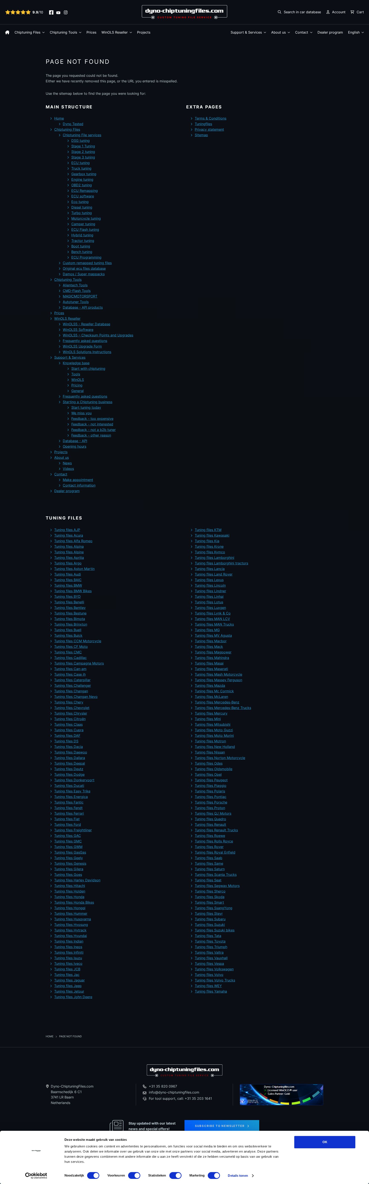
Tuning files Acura (68, 535)
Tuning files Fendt (68, 808)
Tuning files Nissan (210, 752)
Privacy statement (209, 129)
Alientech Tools (75, 285)
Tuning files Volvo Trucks (215, 980)
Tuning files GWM (68, 847)
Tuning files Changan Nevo (76, 696)
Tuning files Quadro (210, 819)
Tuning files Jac (66, 974)
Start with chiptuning (88, 368)
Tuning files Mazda (210, 685)
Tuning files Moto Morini (214, 735)
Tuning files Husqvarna (72, 919)
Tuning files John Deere (73, 997)
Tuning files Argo (68, 563)
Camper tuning (83, 224)
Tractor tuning (82, 240)
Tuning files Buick (68, 635)
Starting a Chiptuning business (87, 402)
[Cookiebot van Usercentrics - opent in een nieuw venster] (36, 1175)
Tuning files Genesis (70, 863)
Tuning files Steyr (209, 913)
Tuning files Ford (67, 824)
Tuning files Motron (210, 741)
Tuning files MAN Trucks (214, 624)
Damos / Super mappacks (84, 274)
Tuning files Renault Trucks (216, 830)
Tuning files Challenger (72, 685)
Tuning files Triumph (211, 947)
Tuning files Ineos (68, 947)
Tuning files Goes (68, 874)
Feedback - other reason (91, 435)
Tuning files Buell (67, 630)
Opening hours (74, 446)
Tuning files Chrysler (70, 713)
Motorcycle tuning (86, 218)
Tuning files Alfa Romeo (73, 541)
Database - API (75, 441)
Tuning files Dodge (69, 774)
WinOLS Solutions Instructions (87, 352)
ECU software (82, 196)
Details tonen (238, 1175)
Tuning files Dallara (69, 758)
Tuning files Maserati (211, 669)
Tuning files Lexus (209, 580)
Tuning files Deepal (69, 763)
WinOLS (77, 379)
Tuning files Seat (208, 880)
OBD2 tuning (81, 185)
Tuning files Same (209, 863)
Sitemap (201, 135)
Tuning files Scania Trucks (216, 874)
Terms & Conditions (210, 118)
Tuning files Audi (67, 574)
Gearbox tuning (83, 174)
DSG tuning (80, 140)
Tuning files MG (207, 630)
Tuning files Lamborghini (214, 557)
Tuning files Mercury (211, 713)
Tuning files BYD (67, 596)
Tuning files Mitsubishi (212, 724)
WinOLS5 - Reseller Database (86, 324)
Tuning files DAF (67, 735)
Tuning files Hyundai (70, 936)
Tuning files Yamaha (211, 991)
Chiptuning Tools (63, 32)
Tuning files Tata (208, 936)
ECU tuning (80, 163)
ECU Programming (86, 257)
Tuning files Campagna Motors (79, 663)
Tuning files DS (66, 741)
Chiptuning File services (82, 135)
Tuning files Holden (69, 891)
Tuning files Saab (208, 858)
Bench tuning (81, 252)
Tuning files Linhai (209, 596)
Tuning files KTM (208, 530)
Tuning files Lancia (210, 569)
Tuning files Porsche (211, 802)
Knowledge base (76, 363)
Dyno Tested (73, 124)
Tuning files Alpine (69, 552)
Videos (68, 468)
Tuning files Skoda (209, 897)
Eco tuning (80, 202)
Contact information (79, 485)
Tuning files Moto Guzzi (214, 730)
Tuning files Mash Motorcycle (218, 674)
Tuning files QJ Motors (213, 813)
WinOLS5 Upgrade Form (82, 346)
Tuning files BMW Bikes (73, 591)
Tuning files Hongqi (69, 908)
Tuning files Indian (68, 941)
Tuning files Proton (210, 808)
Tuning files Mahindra (212, 658)
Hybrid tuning (82, 235)
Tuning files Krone (209, 546)
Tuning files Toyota (210, 941)
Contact (301, 32)
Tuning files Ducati (69, 785)
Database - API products (83, 307)
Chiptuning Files (27, 32)
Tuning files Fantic (68, 802)
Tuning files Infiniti (68, 952)
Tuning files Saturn (210, 869)
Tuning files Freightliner (73, 830)
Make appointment (78, 480)
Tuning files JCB (67, 969)
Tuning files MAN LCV (212, 619)
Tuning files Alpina (69, 546)
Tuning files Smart (209, 902)
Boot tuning (80, 246)
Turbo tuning (81, 213)
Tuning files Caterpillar (72, 680)
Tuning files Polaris (210, 791)
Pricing (76, 385)
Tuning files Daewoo (70, 752)
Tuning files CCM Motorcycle (77, 641)
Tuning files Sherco (210, 891)
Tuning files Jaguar (69, 980)
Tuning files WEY (208, 986)
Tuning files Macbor (211, 641)
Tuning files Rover (209, 847)
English (354, 32)
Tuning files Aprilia (69, 557)
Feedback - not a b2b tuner (93, 430)
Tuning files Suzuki (210, 924)
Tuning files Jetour (69, 991)
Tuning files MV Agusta (213, 635)
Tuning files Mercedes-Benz (217, 702)
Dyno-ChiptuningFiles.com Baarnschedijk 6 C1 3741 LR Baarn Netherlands (72, 1094)
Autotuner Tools (76, 302)
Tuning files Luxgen (210, 607)
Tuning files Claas (68, 724)
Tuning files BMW (68, 585)
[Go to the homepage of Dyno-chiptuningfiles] (184, 12)
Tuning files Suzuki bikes (214, 930)
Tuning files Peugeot (211, 780)
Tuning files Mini (208, 719)
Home (59, 118)
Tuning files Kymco (210, 552)
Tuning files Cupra (68, 730)
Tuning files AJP (67, 530)
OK (324, 1142)
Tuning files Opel (208, 774)
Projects (143, 32)
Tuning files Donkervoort (74, 780)
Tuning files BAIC (68, 580)
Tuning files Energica (71, 797)
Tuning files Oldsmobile (213, 769)
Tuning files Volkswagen (214, 969)
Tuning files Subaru (210, 919)
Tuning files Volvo (209, 974)
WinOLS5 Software (78, 329)
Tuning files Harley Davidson (77, 880)
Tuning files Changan (71, 691)
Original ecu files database (84, 268)
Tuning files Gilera (68, 869)
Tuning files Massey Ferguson (218, 680)
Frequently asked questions (85, 341)
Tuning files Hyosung (71, 924)
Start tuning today (86, 407)
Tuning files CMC (68, 652)
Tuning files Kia (207, 541)
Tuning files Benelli (69, 602)
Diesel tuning (81, 207)
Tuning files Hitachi (69, 886)
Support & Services (246, 32)
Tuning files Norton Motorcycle (220, 758)
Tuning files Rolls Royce (214, 841)
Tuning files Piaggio (210, 785)
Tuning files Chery (68, 702)
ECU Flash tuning (85, 229)
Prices (91, 32)
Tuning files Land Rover (214, 574)
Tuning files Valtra (209, 952)
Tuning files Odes (209, 763)
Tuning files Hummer (70, 913)
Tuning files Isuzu (68, 958)
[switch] (134, 1175)
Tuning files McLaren (211, 696)
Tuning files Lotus (209, 602)
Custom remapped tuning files (87, 263)
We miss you (81, 413)
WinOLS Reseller (114, 32)
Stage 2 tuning (83, 151)
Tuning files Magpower (213, 652)
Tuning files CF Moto (71, 646)
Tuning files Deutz (68, 769)
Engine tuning (82, 179)
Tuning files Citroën (70, 719)
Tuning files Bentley (70, 607)
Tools (75, 374)
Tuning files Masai (209, 663)
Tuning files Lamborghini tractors (221, 563)
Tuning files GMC (68, 841)
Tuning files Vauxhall (211, 958)
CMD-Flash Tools (77, 291)
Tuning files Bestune (70, 613)
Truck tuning (81, 168)
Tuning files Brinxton (70, 624)
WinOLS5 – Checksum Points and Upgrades (98, 335)
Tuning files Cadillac (70, 658)
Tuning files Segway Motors (217, 886)
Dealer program (330, 32)
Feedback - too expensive (92, 418)
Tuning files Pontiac (210, 797)
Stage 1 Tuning (83, 146)
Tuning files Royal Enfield (215, 852)
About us (278, 32)
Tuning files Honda (69, 897)
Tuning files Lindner (210, 591)
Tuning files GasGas (70, 852)
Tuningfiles (203, 124)
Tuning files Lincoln (210, 585)
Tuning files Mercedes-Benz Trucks (223, 708)
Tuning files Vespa (209, 963)
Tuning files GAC (67, 835)
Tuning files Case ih (70, 674)
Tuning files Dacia (68, 746)
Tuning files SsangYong (213, 908)
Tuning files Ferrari (69, 813)
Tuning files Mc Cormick (214, 691)
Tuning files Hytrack (70, 930)
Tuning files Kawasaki (212, 535)
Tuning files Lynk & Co (213, 613)
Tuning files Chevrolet (71, 708)
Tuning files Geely (68, 858)
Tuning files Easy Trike (72, 791)
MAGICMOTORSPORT (80, 296)
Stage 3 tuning (83, 157)
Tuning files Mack (209, 646)
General (77, 391)
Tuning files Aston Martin (74, 569)
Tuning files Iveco (68, 963)
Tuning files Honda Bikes (74, 902)
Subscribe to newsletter (220, 1126)
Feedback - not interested (92, 424)
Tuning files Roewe (210, 835)
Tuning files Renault (210, 824)
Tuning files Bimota (69, 619)
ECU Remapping (84, 190)
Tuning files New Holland (215, 746)
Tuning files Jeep (68, 986)
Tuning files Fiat (67, 819)
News (67, 463)
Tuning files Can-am (70, 669)
